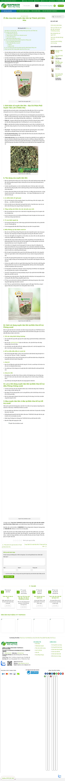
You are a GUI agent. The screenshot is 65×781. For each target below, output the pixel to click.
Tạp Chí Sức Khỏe (24, 16)
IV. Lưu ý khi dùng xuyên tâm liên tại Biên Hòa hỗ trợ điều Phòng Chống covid (20, 47)
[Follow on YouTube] (63, 674)
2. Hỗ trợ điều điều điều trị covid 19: (13, 43)
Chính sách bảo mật (56, 653)
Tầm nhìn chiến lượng (40, 648)
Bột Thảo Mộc (46, 637)
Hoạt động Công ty (39, 654)
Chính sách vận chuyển (56, 649)
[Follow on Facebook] (46, 674)
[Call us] (56, 674)
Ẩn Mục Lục (28, 28)
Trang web (35, 567)
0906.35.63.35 (8, 653)
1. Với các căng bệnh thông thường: (13, 41)
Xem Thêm (8, 605)
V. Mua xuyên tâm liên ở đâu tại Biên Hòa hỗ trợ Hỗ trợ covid (16, 49)
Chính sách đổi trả (55, 651)
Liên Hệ (37, 652)
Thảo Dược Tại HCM (24, 637)
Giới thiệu (37, 643)
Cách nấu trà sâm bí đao (56, 25)
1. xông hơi (9, 44)
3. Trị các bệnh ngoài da (10, 36)
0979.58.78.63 (20, 653)
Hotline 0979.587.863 (8, 778)
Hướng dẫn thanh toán (56, 647)
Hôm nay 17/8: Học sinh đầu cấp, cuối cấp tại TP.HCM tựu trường (56, 29)
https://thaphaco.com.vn (23, 663)
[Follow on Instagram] (48, 674)
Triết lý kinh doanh (39, 645)
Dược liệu (32, 637)
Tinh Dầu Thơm (39, 637)
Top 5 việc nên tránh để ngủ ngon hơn (57, 38)
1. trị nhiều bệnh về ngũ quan (11, 33)
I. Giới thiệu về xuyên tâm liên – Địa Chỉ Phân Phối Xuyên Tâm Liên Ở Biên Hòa (20, 30)
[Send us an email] (54, 674)
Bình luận (5, 556)
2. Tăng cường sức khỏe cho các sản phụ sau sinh (16, 35)
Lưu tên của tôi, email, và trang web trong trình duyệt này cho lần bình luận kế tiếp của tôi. (25, 573)
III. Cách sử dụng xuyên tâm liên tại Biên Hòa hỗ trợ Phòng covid (17, 39)
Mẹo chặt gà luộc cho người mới (55, 34)
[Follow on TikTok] (50, 674)
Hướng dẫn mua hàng (56, 644)
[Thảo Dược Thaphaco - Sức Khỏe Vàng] (11, 6)
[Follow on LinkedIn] (61, 674)
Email (19, 567)
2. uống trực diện (10, 46)
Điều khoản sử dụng (56, 656)
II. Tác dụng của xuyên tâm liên (10, 32)
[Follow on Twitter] (52, 674)
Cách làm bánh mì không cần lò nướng (56, 42)
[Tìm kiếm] (36, 5)
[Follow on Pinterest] (58, 674)
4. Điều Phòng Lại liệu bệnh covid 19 (13, 38)
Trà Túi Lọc (53, 637)
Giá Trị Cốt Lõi (38, 650)
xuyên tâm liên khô (14, 342)
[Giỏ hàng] (55, 6)
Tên (4, 567)
